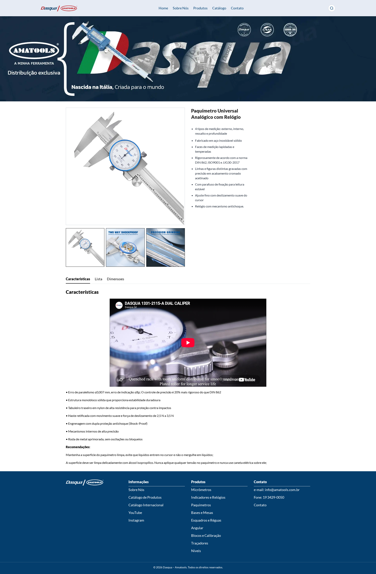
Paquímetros (201, 505)
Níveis (196, 551)
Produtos (200, 8)
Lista (98, 279)
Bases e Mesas (202, 512)
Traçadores (199, 543)
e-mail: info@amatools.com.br (277, 489)
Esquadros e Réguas (206, 520)
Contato (237, 8)
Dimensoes (115, 279)
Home (163, 8)
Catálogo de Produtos (145, 497)
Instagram (136, 520)
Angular (197, 528)
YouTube (135, 512)
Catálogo (219, 8)
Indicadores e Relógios (208, 497)
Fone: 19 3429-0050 (269, 497)
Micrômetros (201, 489)
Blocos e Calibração (206, 535)
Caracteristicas (78, 279)
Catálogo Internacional (146, 505)
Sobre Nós (181, 8)
